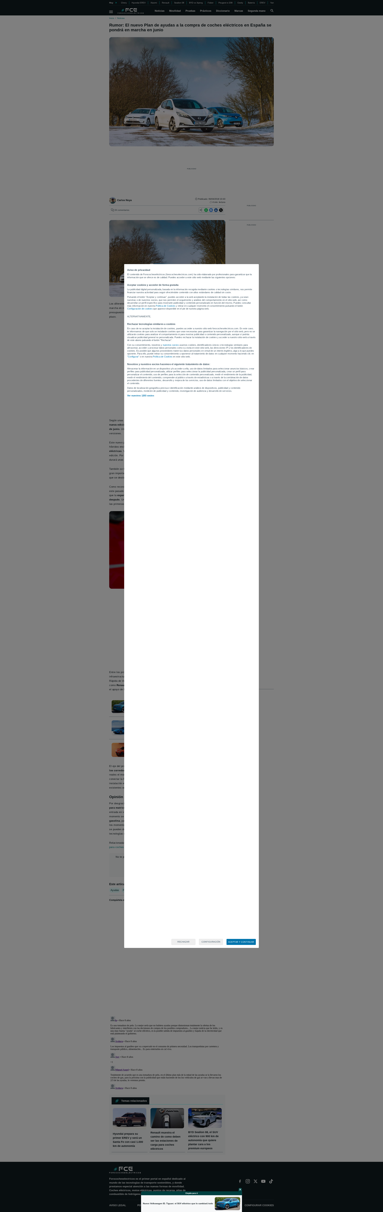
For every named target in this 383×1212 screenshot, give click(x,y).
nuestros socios (171, 345)
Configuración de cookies (140, 308)
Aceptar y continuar (241, 942)
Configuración (211, 942)
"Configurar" (133, 356)
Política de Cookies (165, 306)
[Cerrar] (240, 1189)
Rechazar (183, 942)
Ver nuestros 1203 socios (140, 395)
